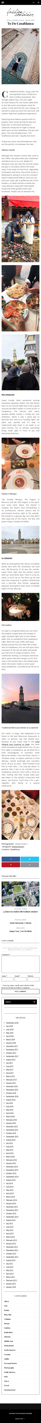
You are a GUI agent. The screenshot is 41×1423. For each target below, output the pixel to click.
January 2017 (11, 1083)
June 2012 (9, 1267)
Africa (9, 20)
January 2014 (11, 1203)
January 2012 (11, 1284)
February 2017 (11, 1079)
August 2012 (10, 1260)
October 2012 (11, 1253)
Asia (5, 1306)
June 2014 (9, 1187)
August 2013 (10, 1220)
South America (9, 1372)
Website (30, 976)
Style (6, 1377)
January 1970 (11, 1287)
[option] (20, 897)
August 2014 (10, 1180)
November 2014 (12, 1170)
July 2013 (9, 1223)
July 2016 (9, 1103)
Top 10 (6, 1381)
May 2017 (9, 1069)
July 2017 (9, 1063)
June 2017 (9, 1066)
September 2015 (12, 1136)
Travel (21, 20)
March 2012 (10, 1277)
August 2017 (10, 1059)
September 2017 (12, 1056)
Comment (6, 955)
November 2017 (12, 1049)
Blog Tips (7, 1315)
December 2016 (12, 1086)
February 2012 (11, 1280)
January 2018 (11, 1043)
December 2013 (12, 1207)
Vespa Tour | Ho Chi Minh (20, 929)
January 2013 (11, 1243)
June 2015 (9, 1146)
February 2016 (11, 1120)
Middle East (8, 1341)
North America (9, 1350)
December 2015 (12, 1126)
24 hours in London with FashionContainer (20, 911)
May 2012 (9, 1270)
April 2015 (10, 1153)
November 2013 (12, 1210)
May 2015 (9, 1150)
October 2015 (11, 1133)
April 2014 (10, 1193)
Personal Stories (10, 1363)
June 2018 (9, 1029)
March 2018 (10, 1039)
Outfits (6, 1359)
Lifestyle (15, 20)
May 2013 (9, 1230)
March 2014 (10, 1197)
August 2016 (10, 1100)
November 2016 (12, 1090)
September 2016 (12, 1096)
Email (17, 976)
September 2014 (12, 1176)
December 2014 (12, 1166)
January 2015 (11, 1163)
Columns (7, 1319)
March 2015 (10, 1156)
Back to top (19, 1419)
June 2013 (9, 1227)
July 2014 (9, 1183)
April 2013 (10, 1233)
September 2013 (12, 1217)
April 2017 (10, 1073)
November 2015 (12, 1130)
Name (4, 976)
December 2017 (12, 1046)
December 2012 (12, 1247)
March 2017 (10, 1076)
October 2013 (11, 1213)
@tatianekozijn (18, 846)
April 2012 (10, 1273)
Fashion (7, 1328)
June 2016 (9, 1106)
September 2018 (12, 1023)
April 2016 (10, 1113)
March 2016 (10, 1116)
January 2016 (11, 1123)
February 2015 (11, 1160)
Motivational (9, 1346)
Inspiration (8, 1332)
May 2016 (9, 1110)
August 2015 (10, 1140)
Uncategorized (9, 1390)
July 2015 (9, 1143)
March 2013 (10, 1237)
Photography (9, 1368)
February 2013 (11, 1240)
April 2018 (10, 1036)
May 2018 (9, 1033)
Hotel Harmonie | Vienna (20, 921)
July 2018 (9, 1026)
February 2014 (11, 1200)
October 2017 (11, 1053)
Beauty (6, 1310)
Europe (7, 1323)
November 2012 (12, 1250)
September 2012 (12, 1257)
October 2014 (11, 1173)
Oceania (7, 1354)
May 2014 (9, 1190)
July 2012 (9, 1263)
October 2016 (11, 1093)
